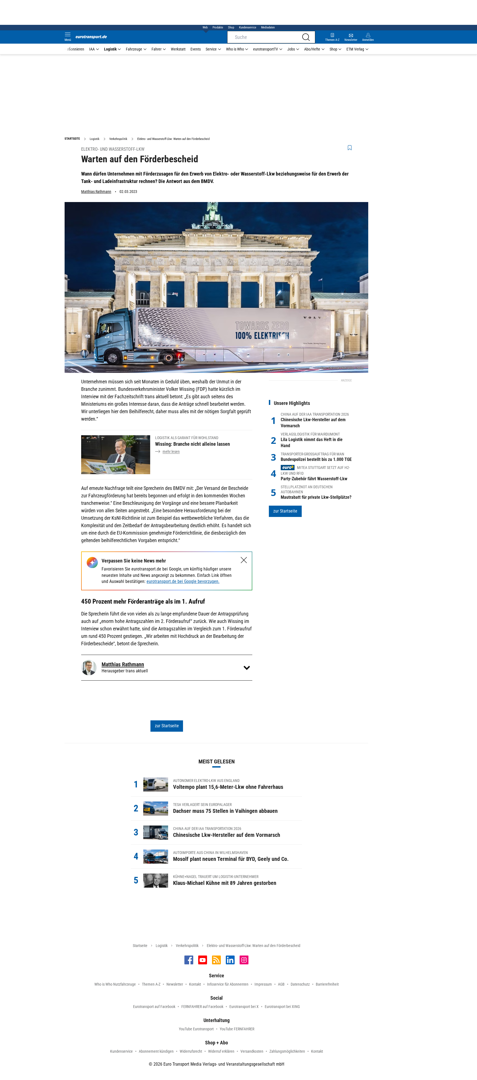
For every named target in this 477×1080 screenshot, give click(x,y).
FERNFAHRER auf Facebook (202, 1006)
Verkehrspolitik (187, 945)
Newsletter (174, 984)
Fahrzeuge (134, 49)
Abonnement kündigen (156, 1051)
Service (211, 49)
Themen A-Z (151, 984)
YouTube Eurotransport (196, 1029)
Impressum (263, 984)
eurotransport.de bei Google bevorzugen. (183, 581)
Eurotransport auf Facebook (154, 1006)
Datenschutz (300, 984)
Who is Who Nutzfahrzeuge (115, 984)
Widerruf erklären (221, 1051)
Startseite (140, 945)
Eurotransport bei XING (282, 1006)
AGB (281, 984)
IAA (92, 49)
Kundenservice (247, 27)
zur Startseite (167, 725)
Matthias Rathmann (96, 191)
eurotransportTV (265, 49)
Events (195, 49)
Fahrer (156, 49)
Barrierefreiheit (327, 984)
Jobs (291, 49)
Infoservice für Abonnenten (227, 984)
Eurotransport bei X (244, 1006)
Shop (231, 27)
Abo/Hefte (312, 49)
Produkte (218, 27)
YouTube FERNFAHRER (237, 1029)
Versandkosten (251, 1051)
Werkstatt (178, 49)
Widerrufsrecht (191, 1051)
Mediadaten (268, 27)
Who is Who (235, 49)
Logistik (110, 49)
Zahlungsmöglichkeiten (287, 1051)
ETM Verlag (355, 49)
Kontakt (195, 984)
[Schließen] (244, 560)
